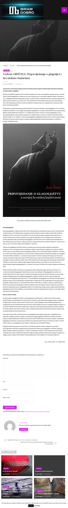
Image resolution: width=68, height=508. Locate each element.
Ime (4, 381)
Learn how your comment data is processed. (37, 411)
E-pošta (5, 389)
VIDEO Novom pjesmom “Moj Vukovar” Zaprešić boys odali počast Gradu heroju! (16, 492)
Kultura (12, 65)
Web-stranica (6, 397)
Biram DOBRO (9, 84)
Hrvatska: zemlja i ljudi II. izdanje (47, 494)
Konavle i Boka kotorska (44, 471)
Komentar (5, 358)
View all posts (23, 429)
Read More (37, 505)
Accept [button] (31, 505)
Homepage (5, 65)
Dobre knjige (40, 491)
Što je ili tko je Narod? (10, 471)
